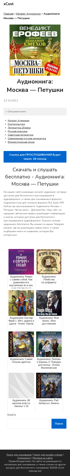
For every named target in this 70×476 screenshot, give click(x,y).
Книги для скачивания (19, 454)
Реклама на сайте (43, 458)
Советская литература (20, 135)
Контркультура (16, 124)
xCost (9, 3)
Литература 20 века (19, 127)
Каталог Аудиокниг (28, 14)
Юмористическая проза (21, 142)
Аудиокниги (24, 458)
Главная (8, 14)
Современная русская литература (27, 138)
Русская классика (17, 131)
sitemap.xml (35, 471)
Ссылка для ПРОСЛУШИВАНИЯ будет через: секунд (35, 157)
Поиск (11, 415)
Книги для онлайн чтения (48, 454)
